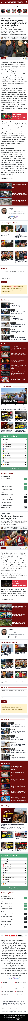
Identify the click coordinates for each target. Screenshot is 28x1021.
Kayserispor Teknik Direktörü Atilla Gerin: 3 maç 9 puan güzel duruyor (7, 234)
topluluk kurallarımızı (13, 286)
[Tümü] (26, 300)
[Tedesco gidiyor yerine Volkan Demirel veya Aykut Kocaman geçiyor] (14, 48)
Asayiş (2, 6)
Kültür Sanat (13, 322)
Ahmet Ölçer (11, 209)
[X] (12, 978)
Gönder (4, 282)
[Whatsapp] (19, 978)
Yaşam (11, 1005)
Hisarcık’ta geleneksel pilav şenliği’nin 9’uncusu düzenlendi (17, 312)
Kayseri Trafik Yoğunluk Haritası (20, 987)
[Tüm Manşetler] (26, 386)
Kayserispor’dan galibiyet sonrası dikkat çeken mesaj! (7, 248)
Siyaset (13, 6)
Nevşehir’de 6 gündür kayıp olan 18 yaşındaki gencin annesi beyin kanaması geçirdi (17, 332)
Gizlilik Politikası (12, 1019)
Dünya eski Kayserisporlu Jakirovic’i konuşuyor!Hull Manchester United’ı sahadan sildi (21, 261)
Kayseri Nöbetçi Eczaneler (5, 983)
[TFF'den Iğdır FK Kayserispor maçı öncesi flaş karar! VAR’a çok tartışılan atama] (21, 674)
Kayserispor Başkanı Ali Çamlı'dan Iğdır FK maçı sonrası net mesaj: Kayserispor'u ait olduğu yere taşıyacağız (21, 235)
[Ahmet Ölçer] (4, 210)
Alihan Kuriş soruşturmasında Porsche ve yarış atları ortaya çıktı (17, 306)
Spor (18, 6)
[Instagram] (17, 217)
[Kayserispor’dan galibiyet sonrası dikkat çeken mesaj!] (7, 243)
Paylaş (4, 58)
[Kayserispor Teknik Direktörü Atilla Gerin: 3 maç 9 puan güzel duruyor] (7, 228)
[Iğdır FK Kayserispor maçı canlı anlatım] (21, 243)
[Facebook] (12, 217)
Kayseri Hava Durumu (21, 982)
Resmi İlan (22, 1003)
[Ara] (26, 2)
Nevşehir (12, 329)
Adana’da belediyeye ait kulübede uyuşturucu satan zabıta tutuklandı (18, 338)
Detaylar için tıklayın (14, 468)
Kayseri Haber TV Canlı (19, 1005)
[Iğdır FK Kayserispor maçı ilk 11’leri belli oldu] (7, 254)
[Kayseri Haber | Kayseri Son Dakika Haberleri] (14, 2)
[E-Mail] (9, 217)
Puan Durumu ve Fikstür (7, 991)
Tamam (18, 1019)
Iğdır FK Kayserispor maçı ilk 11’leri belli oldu (7, 260)
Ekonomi (4, 1003)
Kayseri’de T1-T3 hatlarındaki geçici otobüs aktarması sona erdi (16, 319)
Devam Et (10, 215)
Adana (12, 335)
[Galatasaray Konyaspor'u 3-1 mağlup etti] (14, 538)
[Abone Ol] (26, 58)
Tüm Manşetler (19, 991)
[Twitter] (14, 217)
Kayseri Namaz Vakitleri (8, 987)
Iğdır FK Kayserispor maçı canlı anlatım (20, 248)
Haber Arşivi (19, 994)
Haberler (3, 18)
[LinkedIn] (16, 978)
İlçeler (17, 1003)
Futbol (8, 18)
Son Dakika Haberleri (6, 994)
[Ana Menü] (1, 2)
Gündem (8, 6)
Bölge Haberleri (11, 1003)
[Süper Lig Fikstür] (26, 473)
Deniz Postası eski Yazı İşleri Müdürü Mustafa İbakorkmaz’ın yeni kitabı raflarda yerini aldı (18, 325)
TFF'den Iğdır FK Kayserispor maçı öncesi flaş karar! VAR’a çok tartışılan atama (21, 680)
